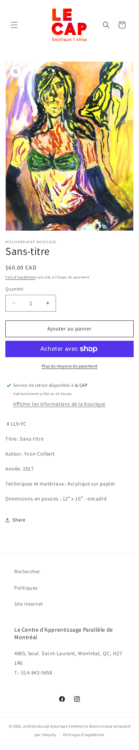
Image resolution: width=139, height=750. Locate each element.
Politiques (26, 588)
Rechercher (27, 571)
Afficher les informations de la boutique (59, 404)
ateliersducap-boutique (45, 726)
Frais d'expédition (20, 277)
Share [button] (19, 520)
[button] (14, 25)
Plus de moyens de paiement (70, 366)
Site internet (28, 604)
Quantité (14, 289)
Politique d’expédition (83, 734)
